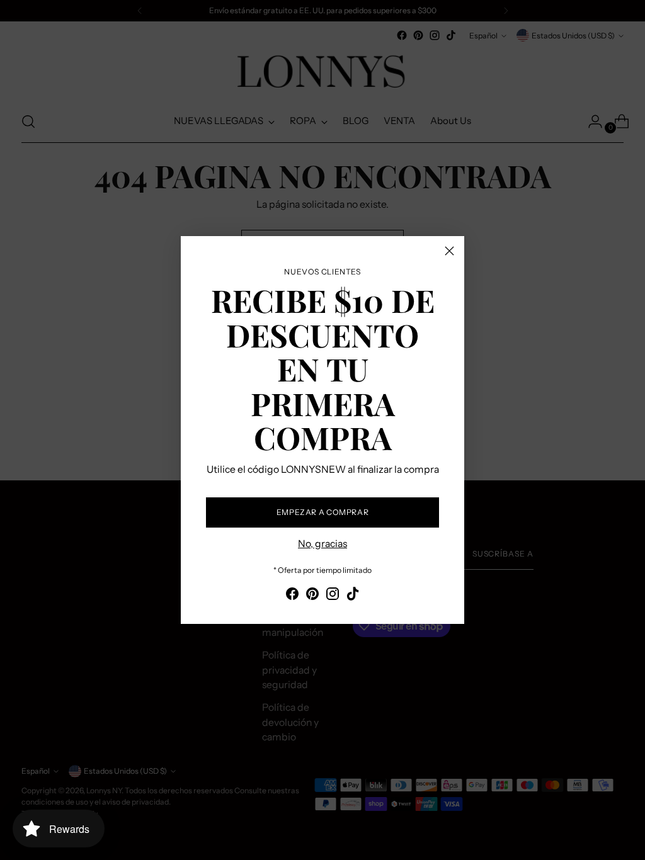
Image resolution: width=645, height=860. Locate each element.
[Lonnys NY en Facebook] (292, 596)
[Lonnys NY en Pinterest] (312, 596)
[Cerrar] (449, 251)
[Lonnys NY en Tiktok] (352, 596)
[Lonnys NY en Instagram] (332, 596)
